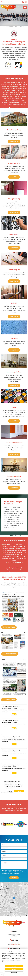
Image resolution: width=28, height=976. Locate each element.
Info (2, 792)
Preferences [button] (5, 961)
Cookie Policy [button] (15, 958)
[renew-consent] (2, 974)
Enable (14, 714)
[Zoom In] (2, 884)
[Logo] (10, 8)
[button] (24, 7)
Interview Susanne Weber (8, 792)
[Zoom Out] (2, 886)
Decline (14, 969)
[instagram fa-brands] (26, 2)
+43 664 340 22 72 (7, 2)
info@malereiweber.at (15, 944)
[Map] (14, 899)
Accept (14, 966)
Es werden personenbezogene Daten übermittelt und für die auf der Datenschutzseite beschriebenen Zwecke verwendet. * (14, 872)
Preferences (14, 972)
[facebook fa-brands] (23, 2)
